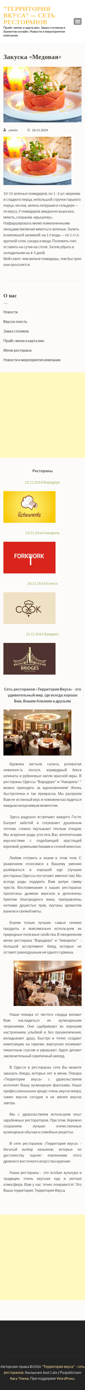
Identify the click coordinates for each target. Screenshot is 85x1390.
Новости (10, 312)
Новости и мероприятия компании (32, 360)
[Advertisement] (42, 415)
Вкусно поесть (15, 321)
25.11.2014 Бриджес (42, 634)
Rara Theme (19, 1378)
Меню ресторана (17, 350)
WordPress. (66, 1378)
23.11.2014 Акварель (42, 533)
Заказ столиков (16, 331)
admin (13, 130)
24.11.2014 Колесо (42, 583)
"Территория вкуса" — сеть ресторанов (29, 15)
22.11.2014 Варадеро (42, 482)
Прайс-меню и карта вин (23, 340)
